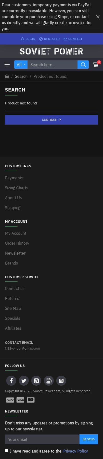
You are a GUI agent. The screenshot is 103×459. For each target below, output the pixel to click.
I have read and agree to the (49, 451)
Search (21, 76)
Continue (49, 120)
